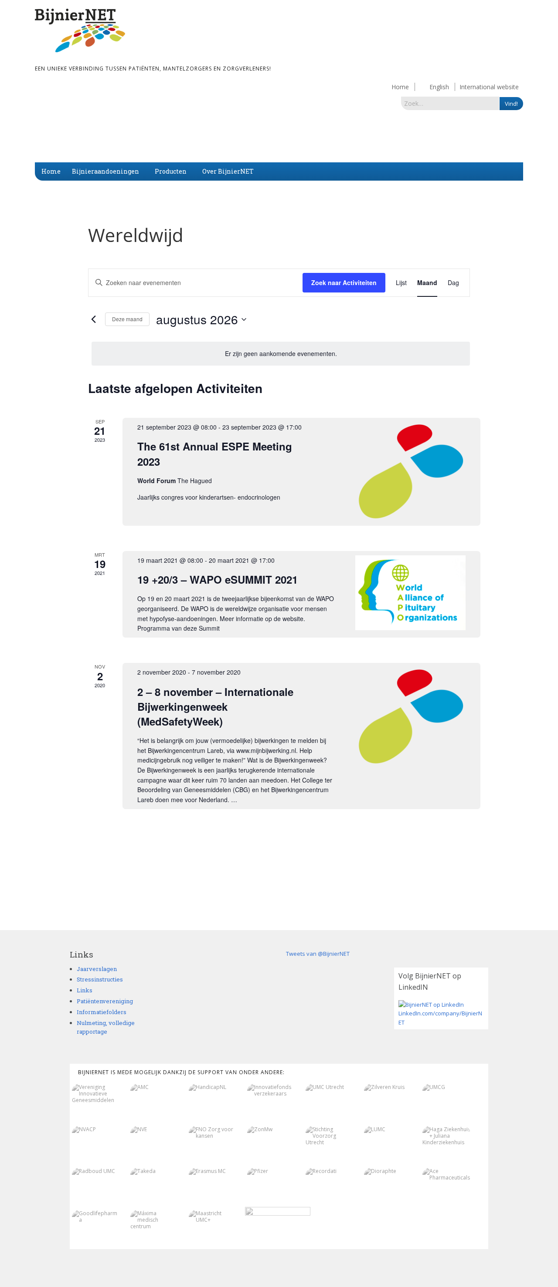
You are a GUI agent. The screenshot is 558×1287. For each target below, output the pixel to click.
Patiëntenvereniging (105, 1001)
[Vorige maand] (93, 319)
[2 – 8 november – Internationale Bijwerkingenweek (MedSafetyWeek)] (410, 716)
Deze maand (127, 319)
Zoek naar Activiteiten (344, 282)
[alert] (281, 354)
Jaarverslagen (97, 969)
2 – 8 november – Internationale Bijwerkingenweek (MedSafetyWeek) (215, 706)
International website (489, 87)
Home (400, 87)
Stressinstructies (100, 979)
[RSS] (483, 1262)
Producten (171, 171)
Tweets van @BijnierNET (318, 954)
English (439, 87)
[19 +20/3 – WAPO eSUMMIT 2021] (410, 592)
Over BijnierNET (228, 171)
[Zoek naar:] (450, 103)
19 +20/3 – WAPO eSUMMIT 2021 (217, 579)
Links (84, 990)
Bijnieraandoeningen (105, 171)
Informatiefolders (101, 1012)
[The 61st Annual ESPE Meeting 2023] (410, 471)
